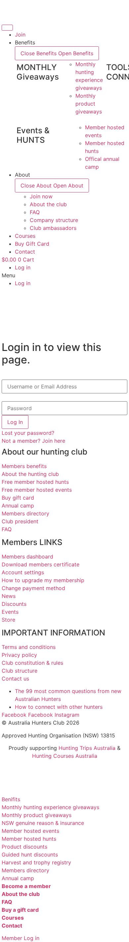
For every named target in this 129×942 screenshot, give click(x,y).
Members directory (25, 513)
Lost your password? (28, 433)
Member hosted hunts (29, 838)
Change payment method (33, 588)
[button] (64, 275)
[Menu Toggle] (7, 28)
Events (10, 611)
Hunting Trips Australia (87, 748)
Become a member (26, 886)
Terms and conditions (29, 647)
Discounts (14, 604)
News (9, 596)
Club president (20, 521)
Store (8, 619)
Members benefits (24, 466)
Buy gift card (18, 497)
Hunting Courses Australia (64, 756)
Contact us (15, 678)
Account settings (23, 572)
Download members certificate (40, 564)
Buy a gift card (20, 909)
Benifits (11, 799)
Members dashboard (27, 556)
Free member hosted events (37, 489)
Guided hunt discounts (30, 854)
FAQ (7, 529)
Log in (22, 267)
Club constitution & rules (32, 662)
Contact (12, 925)
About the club (21, 894)
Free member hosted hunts (35, 482)
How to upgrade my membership (43, 580)
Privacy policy (19, 655)
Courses (13, 917)
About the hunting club (30, 474)
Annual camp (18, 505)
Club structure (19, 670)
